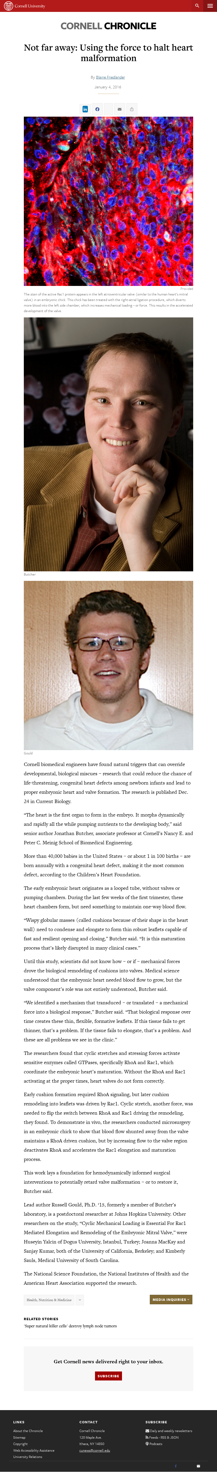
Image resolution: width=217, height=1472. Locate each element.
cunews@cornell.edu (94, 1450)
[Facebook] (175, 1466)
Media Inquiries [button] (170, 1299)
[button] (108, 201)
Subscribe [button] (108, 1376)
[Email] (198, 1466)
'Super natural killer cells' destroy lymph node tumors (70, 1325)
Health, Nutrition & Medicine (49, 1299)
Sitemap (19, 1437)
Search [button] (197, 6)
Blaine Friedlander (110, 77)
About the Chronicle (28, 1430)
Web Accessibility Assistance (34, 1450)
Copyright (20, 1443)
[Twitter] (187, 1466)
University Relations (27, 1456)
